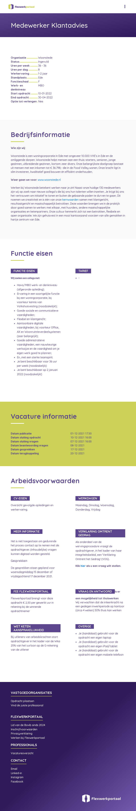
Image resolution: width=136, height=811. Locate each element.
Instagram (17, 777)
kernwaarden (70, 199)
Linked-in (16, 773)
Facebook (17, 781)
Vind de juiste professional (27, 705)
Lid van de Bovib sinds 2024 (28, 725)
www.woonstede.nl (49, 179)
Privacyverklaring (21, 733)
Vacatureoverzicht (22, 753)
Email (14, 768)
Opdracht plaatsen (22, 701)
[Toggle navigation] (125, 6)
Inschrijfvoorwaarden (24, 729)
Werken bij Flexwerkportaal (28, 737)
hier (83, 566)
